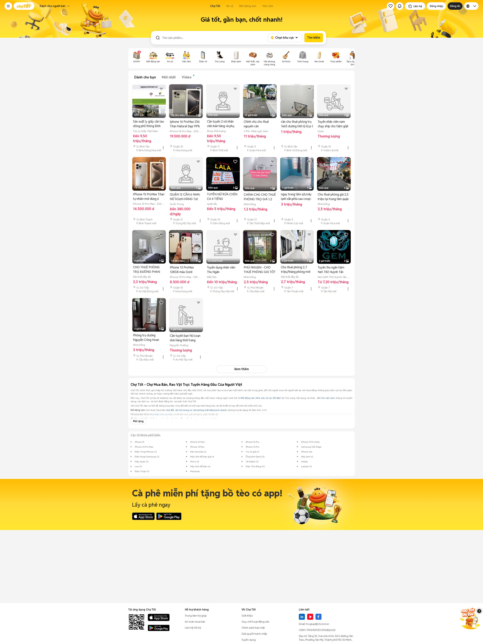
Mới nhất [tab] (169, 77)
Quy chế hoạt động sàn (255, 621)
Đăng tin (455, 6)
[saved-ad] (390, 6)
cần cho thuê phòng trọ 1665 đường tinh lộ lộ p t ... (297, 124)
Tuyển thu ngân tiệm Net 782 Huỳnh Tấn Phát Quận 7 (331, 269)
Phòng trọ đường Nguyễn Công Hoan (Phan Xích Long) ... (146, 337)
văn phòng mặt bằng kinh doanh (210, 410)
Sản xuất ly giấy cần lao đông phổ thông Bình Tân (148, 124)
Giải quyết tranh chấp (254, 633)
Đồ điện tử (278, 398)
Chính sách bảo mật (253, 627)
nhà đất (170, 410)
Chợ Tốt (215, 6)
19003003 (312, 630)
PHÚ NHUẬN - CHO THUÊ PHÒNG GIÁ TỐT (259, 269)
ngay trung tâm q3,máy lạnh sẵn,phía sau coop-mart (296, 196)
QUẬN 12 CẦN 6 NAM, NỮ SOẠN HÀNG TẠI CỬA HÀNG (185, 197)
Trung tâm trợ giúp (196, 615)
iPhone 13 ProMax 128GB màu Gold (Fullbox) (182, 269)
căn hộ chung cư (183, 410)
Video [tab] (187, 77)
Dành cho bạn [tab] (145, 77)
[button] (8, 6)
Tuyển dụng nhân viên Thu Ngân (221, 269)
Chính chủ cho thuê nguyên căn (256, 124)
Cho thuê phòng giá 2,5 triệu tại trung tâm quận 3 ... (333, 197)
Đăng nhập (436, 6)
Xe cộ (229, 6)
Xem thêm (241, 369)
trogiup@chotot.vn (317, 624)
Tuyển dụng (249, 639)
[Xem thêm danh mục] (350, 58)
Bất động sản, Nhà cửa (253, 398)
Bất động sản (247, 6)
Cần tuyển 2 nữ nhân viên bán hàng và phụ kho (220, 124)
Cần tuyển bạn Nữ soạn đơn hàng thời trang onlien (185, 338)
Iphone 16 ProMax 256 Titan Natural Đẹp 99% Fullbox (185, 124)
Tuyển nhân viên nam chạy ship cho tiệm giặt (333, 124)
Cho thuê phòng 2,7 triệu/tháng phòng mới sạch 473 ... (295, 269)
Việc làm (267, 6)
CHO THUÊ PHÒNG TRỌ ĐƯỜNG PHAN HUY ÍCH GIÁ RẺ (146, 269)
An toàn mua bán (195, 621)
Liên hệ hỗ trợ (193, 627)
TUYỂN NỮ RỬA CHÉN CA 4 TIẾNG (222, 196)
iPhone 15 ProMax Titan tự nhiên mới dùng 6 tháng (148, 196)
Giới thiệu (247, 615)
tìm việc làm (328, 398)
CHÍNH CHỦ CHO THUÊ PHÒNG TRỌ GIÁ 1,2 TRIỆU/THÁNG (260, 197)
